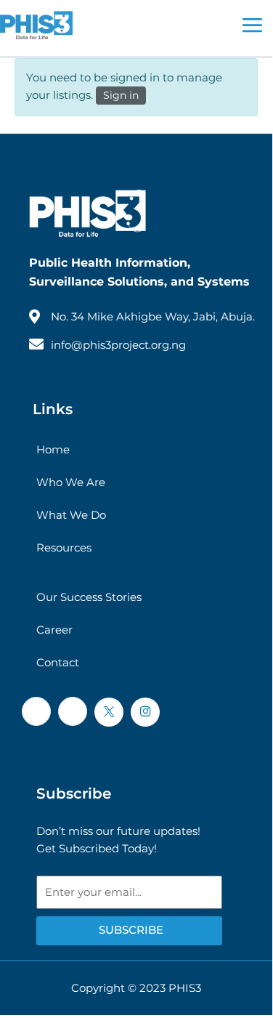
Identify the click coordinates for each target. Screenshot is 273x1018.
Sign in (121, 95)
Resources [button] (63, 547)
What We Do (71, 515)
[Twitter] (108, 712)
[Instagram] (145, 712)
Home (53, 449)
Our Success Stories (89, 597)
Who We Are (70, 482)
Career (54, 630)
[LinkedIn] (72, 711)
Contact (57, 662)
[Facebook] (36, 711)
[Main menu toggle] (252, 25)
